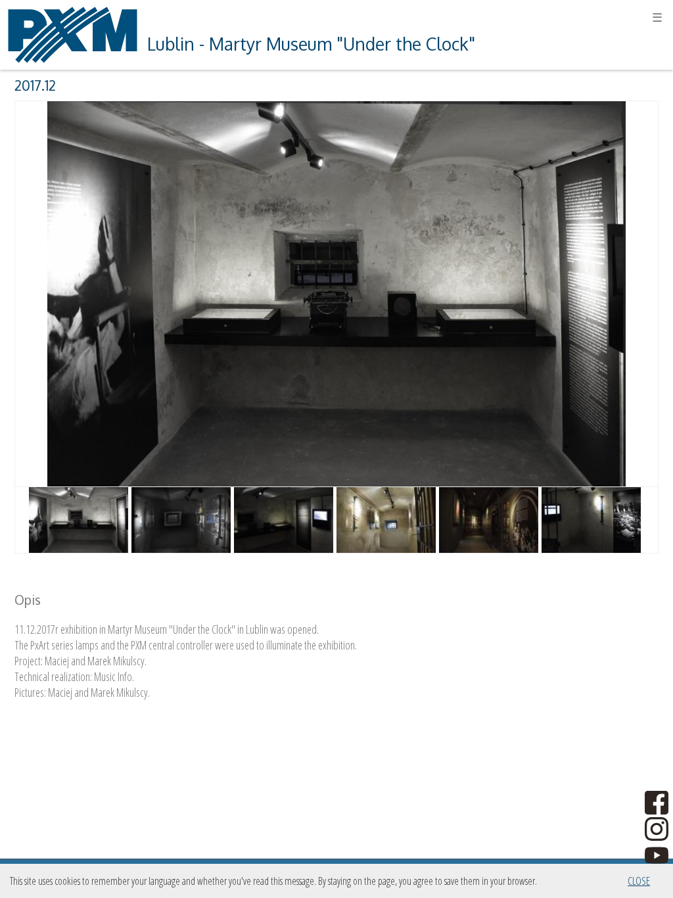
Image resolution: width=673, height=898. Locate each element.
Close (639, 881)
